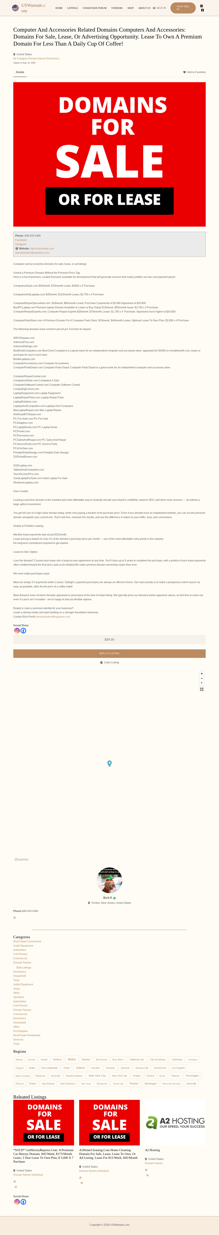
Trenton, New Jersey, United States (111, 902)
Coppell (19, 1068)
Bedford (57, 1059)
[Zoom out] (201, 678)
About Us (144, 8)
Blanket (86, 1059)
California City (136, 1059)
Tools (16, 980)
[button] (183, 8)
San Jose (86, 1083)
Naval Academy (74, 1076)
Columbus (177, 1059)
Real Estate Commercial (27, 941)
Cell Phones (20, 954)
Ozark (162, 1076)
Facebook (21, 240)
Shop (130, 8)
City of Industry (158, 1059)
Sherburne (102, 1083)
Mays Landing (23, 1076)
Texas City (118, 1083)
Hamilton (95, 1068)
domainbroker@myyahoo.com (32, 252)
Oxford (150, 1076)
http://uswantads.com (42, 248)
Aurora (31, 1059)
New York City (97, 1075)
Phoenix (20, 1083)
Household (19, 976)
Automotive (19, 950)
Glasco (80, 1067)
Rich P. (107, 897)
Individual (37, 1174)
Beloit (72, 1059)
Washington (151, 1083)
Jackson (125, 1067)
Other (16, 993)
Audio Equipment (23, 945)
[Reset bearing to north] (201, 683)
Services (18, 1039)
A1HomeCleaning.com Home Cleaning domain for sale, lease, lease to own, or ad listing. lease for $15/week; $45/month (108, 1153)
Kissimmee (160, 1068)
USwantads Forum (94, 8)
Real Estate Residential (26, 1035)
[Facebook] (202, 10)
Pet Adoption (20, 1031)
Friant (67, 1068)
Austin (44, 1059)
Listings (72, 8)
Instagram (20, 244)
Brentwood (101, 1059)
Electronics (52, 58)
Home (59, 8)
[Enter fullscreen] (201, 689)
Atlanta (19, 1059)
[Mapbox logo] (21, 859)
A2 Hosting (152, 1150)
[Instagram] (201, 5)
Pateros (175, 1075)
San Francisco (68, 1083)
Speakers (18, 997)
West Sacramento (172, 1083)
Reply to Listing (109, 653)
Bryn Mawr (118, 1059)
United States (24, 54)
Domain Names (37, 58)
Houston (110, 1068)
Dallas (32, 1068)
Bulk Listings (24, 967)
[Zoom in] (201, 673)
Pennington (192, 1075)
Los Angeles (178, 1067)
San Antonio (48, 1083)
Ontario (137, 1076)
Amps (16, 988)
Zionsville (191, 1083)
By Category (20, 58)
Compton (193, 1059)
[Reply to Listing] (14, 1182)
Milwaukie (40, 1076)
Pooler (32, 1083)
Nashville (55, 1076)
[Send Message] (14, 918)
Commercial (20, 958)
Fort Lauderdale (49, 1067)
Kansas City (142, 1068)
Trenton (133, 1083)
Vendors (117, 8)
